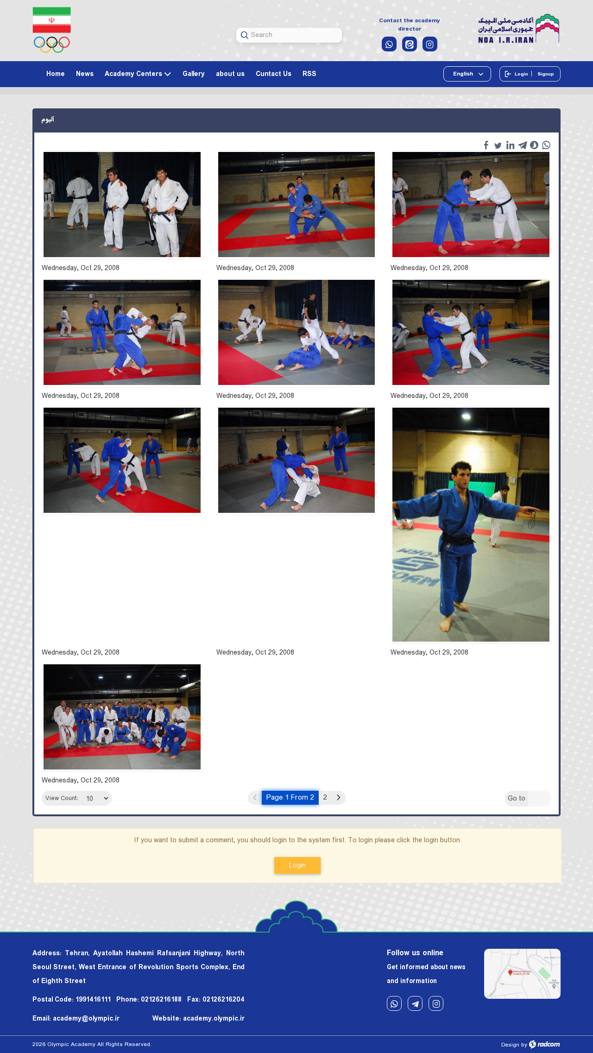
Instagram (436, 1003)
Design (510, 1044)
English (463, 73)
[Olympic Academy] (519, 29)
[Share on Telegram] (522, 145)
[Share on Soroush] (534, 145)
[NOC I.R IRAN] (51, 30)
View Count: (61, 798)
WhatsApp (394, 1003)
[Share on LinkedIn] (510, 145)
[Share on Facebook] (486, 145)
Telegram (415, 1003)
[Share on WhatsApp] (546, 145)
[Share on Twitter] (498, 145)
